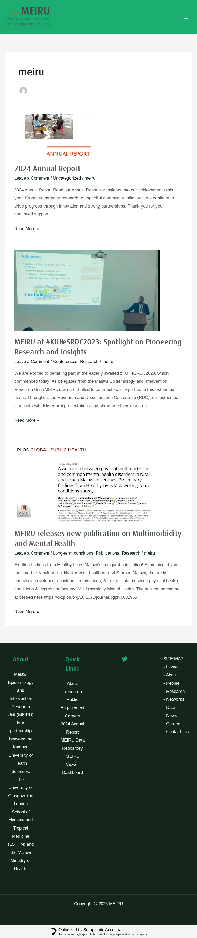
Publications (107, 553)
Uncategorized (67, 178)
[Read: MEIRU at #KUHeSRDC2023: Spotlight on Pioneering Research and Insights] (87, 290)
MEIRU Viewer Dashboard (72, 764)
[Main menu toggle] (186, 17)
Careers (72, 716)
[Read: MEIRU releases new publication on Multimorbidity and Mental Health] (87, 481)
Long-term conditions (73, 553)
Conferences (65, 361)
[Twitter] (124, 659)
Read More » (26, 228)
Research (89, 361)
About (72, 683)
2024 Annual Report (47, 168)
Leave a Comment (31, 178)
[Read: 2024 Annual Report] (52, 135)
